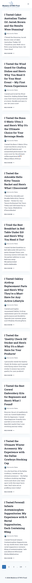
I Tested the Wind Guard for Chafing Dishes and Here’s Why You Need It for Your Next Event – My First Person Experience (15, 75)
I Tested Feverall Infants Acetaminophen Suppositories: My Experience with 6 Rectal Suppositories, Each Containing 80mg (15, 517)
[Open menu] (28, 4)
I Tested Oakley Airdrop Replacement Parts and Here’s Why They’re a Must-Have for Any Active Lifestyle (15, 290)
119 (21, 567)
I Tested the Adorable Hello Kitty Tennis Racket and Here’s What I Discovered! (15, 181)
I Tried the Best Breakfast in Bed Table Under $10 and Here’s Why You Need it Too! (14, 232)
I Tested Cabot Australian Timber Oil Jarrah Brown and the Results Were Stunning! (15, 22)
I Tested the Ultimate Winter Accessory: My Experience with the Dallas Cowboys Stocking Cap (15, 452)
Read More (9, 53)
